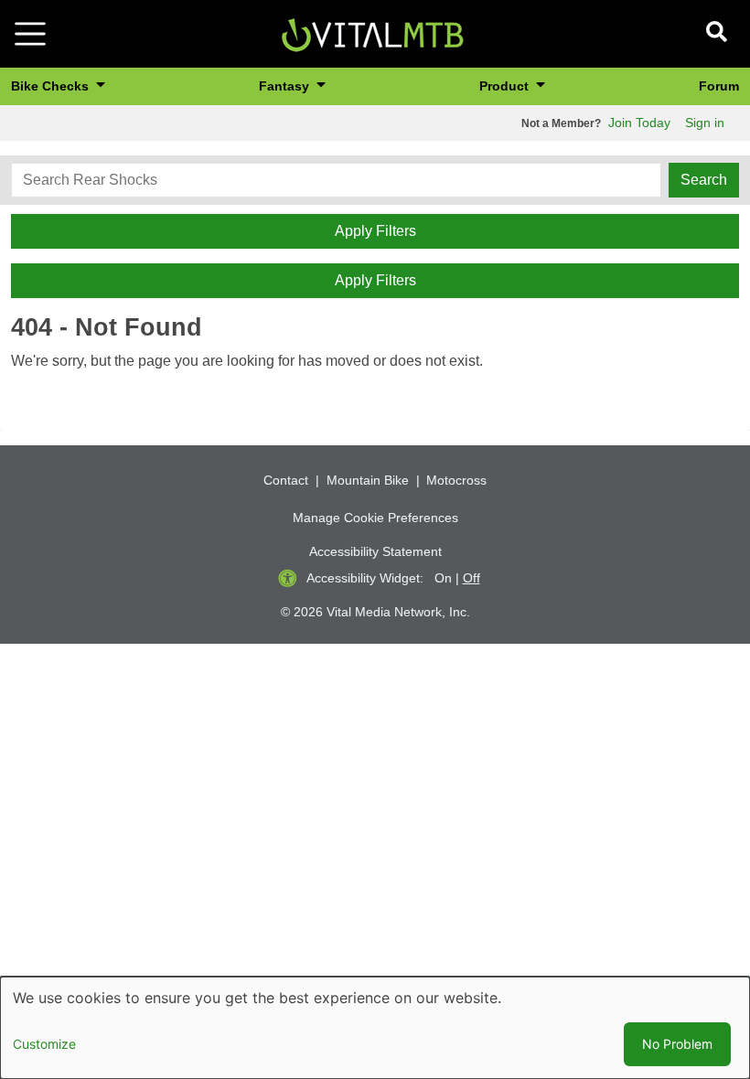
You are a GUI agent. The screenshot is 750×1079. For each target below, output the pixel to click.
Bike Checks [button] (51, 86)
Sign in (704, 122)
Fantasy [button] (286, 86)
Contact (285, 480)
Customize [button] (44, 1044)
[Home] (372, 32)
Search (703, 179)
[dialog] (375, 1028)
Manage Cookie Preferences (375, 517)
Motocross (456, 480)
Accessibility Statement (375, 551)
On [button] (443, 578)
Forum (719, 86)
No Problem (677, 1044)
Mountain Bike (368, 480)
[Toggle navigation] (30, 34)
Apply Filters (375, 231)
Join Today (639, 122)
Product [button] (505, 86)
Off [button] (471, 578)
